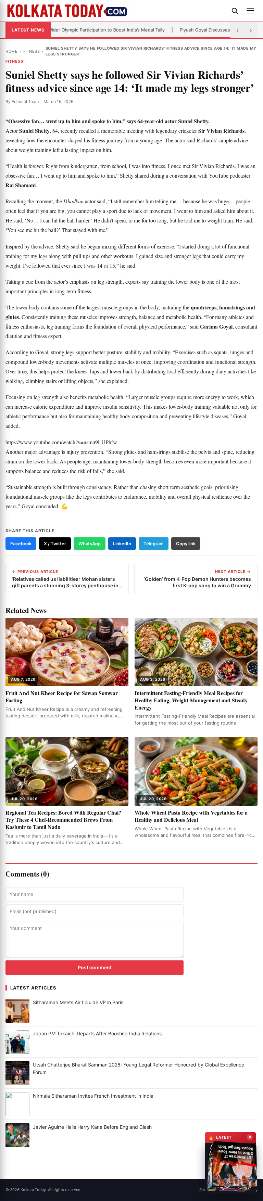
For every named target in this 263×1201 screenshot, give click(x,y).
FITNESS (14, 61)
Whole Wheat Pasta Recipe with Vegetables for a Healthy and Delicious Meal (191, 815)
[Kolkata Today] (115, 10)
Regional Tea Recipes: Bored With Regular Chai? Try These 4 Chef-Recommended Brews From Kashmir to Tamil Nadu (63, 819)
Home (11, 51)
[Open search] (234, 10)
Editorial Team (25, 101)
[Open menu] (250, 10)
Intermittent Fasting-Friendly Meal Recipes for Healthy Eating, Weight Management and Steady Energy (191, 700)
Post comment (95, 967)
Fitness (31, 51)
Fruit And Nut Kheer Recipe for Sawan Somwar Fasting (61, 696)
